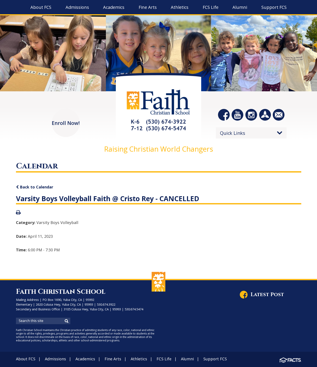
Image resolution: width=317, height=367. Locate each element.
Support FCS (215, 358)
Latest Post (267, 294)
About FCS (25, 358)
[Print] (18, 212)
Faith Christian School (60, 291)
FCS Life (164, 358)
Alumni (187, 358)
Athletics (139, 358)
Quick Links (232, 133)
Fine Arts (113, 358)
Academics (85, 358)
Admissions (55, 358)
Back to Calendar (36, 187)
